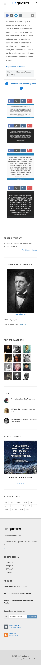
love (12, 502)
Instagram (9, 566)
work (28, 506)
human (15, 506)
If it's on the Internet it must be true (17, 593)
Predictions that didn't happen (23, 399)
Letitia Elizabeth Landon (20, 477)
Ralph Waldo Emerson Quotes (23, 84)
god (32, 502)
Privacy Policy (22, 659)
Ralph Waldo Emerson (15, 66)
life (6, 502)
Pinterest (9, 572)
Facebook (9, 562)
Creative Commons (21, 314)
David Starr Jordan (29, 250)
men (21, 509)
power (7, 506)
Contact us (8, 549)
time (25, 502)
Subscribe (32, 616)
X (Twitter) (9, 569)
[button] (36, 3)
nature (19, 502)
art (34, 506)
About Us (32, 659)
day (28, 509)
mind (22, 506)
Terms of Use (10, 659)
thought (14, 509)
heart (7, 509)
